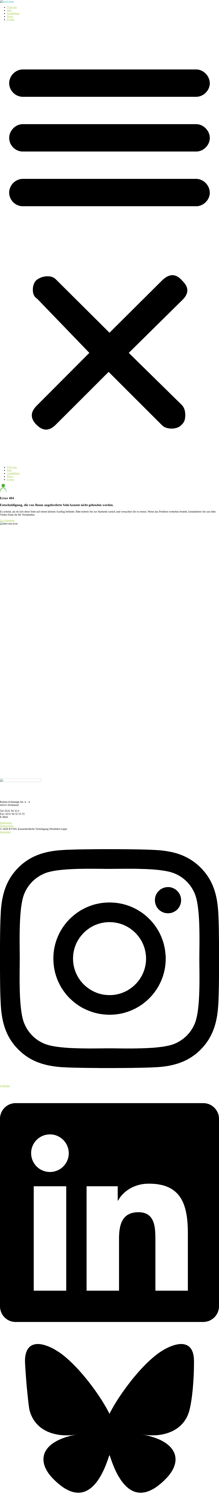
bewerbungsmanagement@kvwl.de (28, 816)
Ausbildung (13, 13)
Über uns (12, 7)
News (10, 16)
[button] (109, 243)
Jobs (9, 10)
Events (10, 19)
